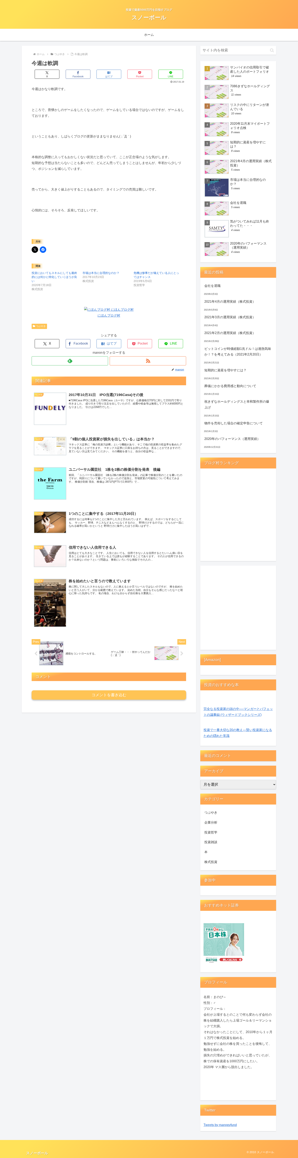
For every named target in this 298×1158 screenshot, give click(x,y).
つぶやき (41, 326)
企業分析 (210, 822)
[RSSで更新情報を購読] (148, 360)
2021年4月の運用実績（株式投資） (230, 301)
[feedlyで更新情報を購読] (70, 360)
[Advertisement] (238, 608)
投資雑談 (210, 842)
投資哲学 (210, 832)
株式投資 (210, 862)
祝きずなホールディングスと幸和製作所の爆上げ (236, 404)
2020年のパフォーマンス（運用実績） (232, 439)
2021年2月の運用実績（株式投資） (230, 333)
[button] (271, 50)
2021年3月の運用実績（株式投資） (230, 317)
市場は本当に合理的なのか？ (101, 273)
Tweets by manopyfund (220, 1125)
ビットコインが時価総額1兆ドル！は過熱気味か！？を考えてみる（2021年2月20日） (237, 351)
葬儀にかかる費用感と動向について (230, 386)
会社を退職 (212, 285)
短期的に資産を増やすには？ (225, 370)
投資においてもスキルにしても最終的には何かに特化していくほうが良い (54, 277)
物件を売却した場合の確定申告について (233, 423)
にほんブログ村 (109, 315)
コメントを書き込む (109, 695)
